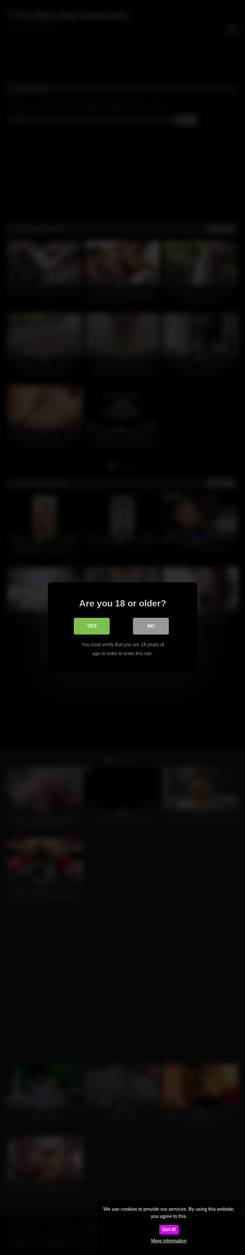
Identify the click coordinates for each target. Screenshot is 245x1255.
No (150, 626)
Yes (92, 626)
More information (169, 1240)
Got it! (169, 1229)
